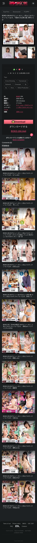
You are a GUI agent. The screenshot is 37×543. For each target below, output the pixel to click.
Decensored (16, 12)
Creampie (18, 84)
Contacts (24, 526)
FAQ (11, 526)
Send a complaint (18, 140)
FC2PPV (26, 12)
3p (25, 84)
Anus (12, 88)
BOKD (18, 96)
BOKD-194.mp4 (18, 131)
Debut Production (23, 88)
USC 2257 (31, 523)
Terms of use (7, 523)
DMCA (24, 523)
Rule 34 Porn (19, 530)
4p (6, 88)
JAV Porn (28, 530)
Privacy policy (17, 523)
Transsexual (22, 81)
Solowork (8, 84)
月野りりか (19, 112)
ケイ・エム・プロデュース (24, 105)
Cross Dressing (10, 81)
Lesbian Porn (18, 532)
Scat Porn (6, 12)
